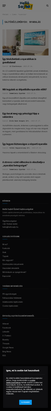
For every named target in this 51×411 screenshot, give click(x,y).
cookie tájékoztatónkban (20, 381)
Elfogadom (25, 402)
